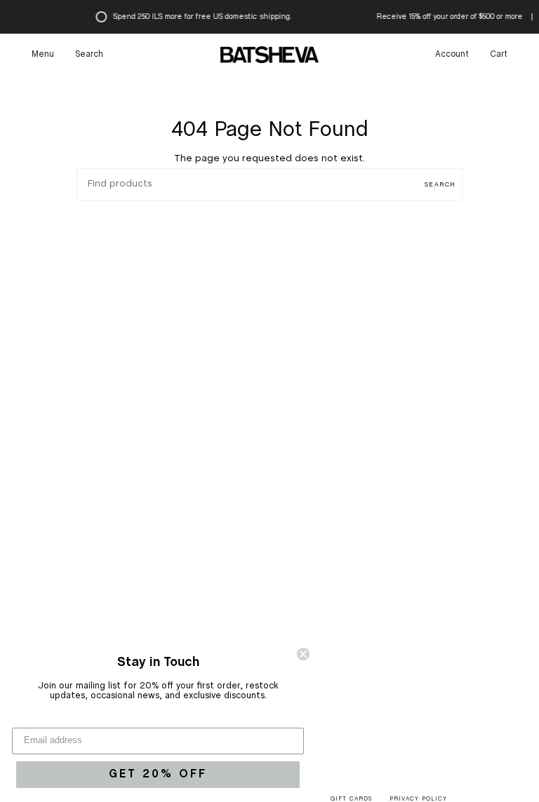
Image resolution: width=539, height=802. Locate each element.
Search (440, 185)
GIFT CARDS (351, 799)
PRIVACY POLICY (418, 799)
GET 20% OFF (158, 774)
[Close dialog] (303, 654)
